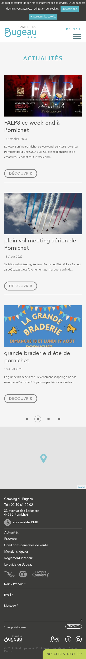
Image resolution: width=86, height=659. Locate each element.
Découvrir (20, 173)
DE (80, 29)
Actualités (11, 532)
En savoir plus (69, 9)
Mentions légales (16, 552)
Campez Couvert (40, 574)
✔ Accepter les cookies (43, 17)
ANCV (9, 574)
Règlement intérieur (18, 558)
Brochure (10, 539)
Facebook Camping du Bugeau (68, 639)
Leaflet (81, 487)
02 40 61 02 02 (22, 505)
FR (66, 29)
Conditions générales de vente (26, 545)
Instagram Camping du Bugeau (79, 639)
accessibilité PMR (25, 522)
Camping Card (23, 574)
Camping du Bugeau (20, 32)
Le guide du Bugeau (18, 564)
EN (73, 29)
